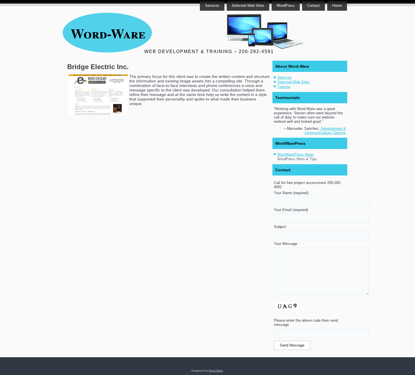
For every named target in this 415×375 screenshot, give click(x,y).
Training (283, 87)
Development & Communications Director (325, 130)
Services (212, 5)
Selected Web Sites (248, 5)
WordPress (286, 5)
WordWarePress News (295, 154)
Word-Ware (108, 33)
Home (337, 5)
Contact (313, 5)
